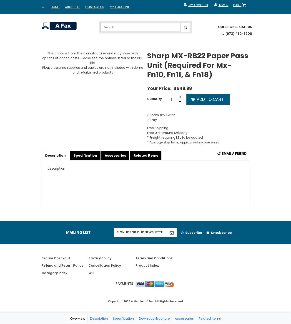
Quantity (154, 99)
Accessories (115, 155)
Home (55, 7)
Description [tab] (99, 318)
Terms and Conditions (154, 258)
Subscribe (193, 233)
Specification (85, 155)
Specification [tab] (123, 318)
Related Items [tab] (210, 318)
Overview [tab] (77, 318)
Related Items (146, 155)
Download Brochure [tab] (154, 318)
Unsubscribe (221, 233)
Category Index (55, 273)
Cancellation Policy (104, 265)
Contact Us (94, 7)
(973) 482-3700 (238, 33)
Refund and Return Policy (62, 265)
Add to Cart (210, 99)
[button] (43, 7)
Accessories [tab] (184, 318)
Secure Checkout (56, 258)
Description (55, 155)
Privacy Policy (99, 258)
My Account (119, 7)
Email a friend (234, 153)
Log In (221, 6)
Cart (240, 6)
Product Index (147, 265)
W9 (91, 273)
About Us (72, 7)
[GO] (171, 232)
